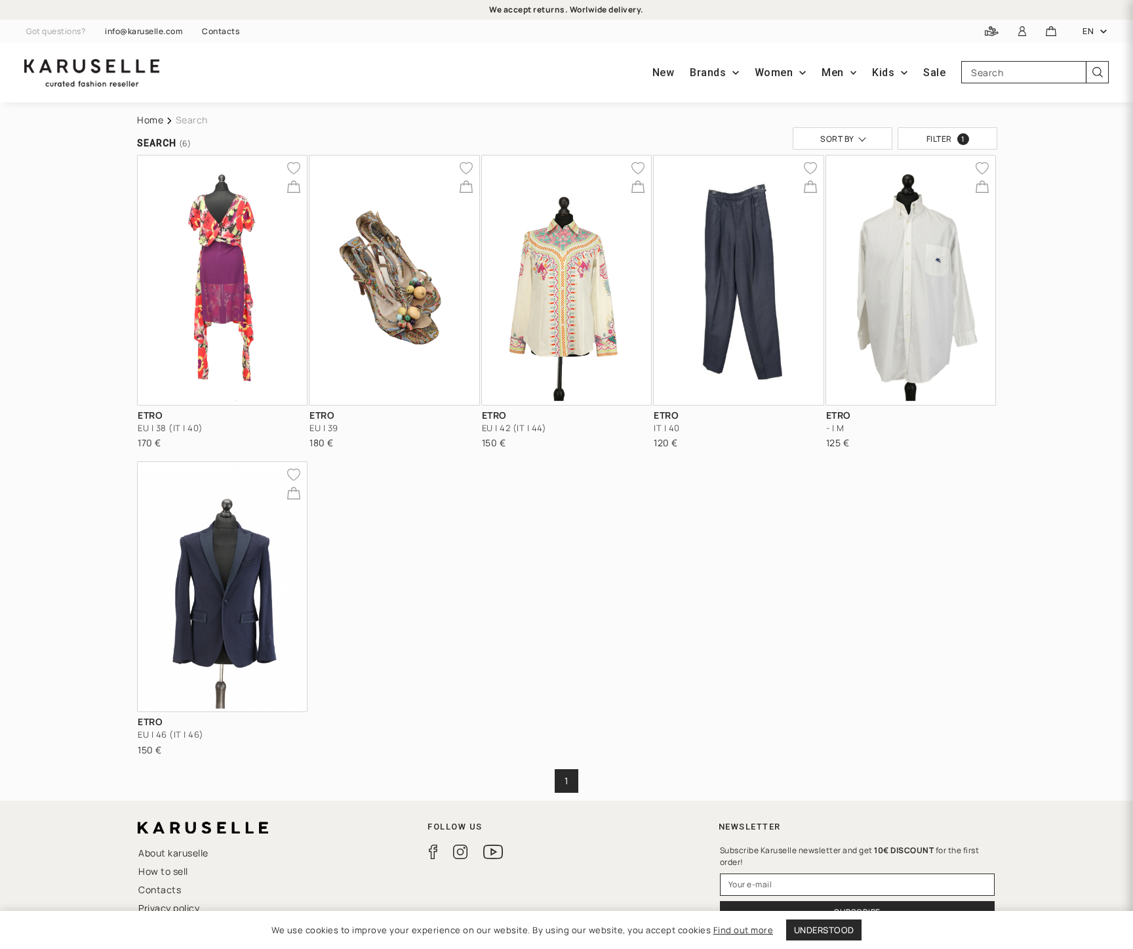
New (663, 72)
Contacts (220, 31)
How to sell (163, 871)
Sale (934, 72)
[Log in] (1022, 32)
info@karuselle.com (143, 31)
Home (150, 120)
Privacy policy (168, 908)
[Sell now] (991, 32)
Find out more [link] (743, 930)
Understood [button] (824, 930)
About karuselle (173, 853)
